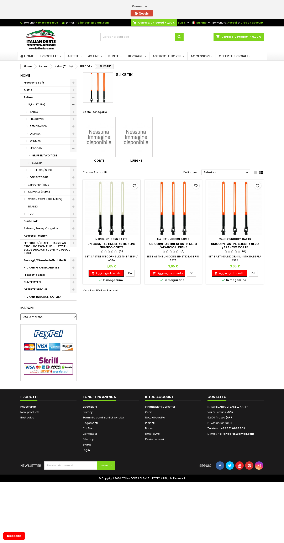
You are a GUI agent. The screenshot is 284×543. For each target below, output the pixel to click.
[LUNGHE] (136, 137)
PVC (30, 214)
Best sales (27, 417)
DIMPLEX (35, 134)
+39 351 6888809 (47, 22)
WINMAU (35, 141)
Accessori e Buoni (36, 236)
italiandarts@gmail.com (92, 22)
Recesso (14, 536)
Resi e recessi (154, 439)
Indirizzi (150, 423)
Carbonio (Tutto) (39, 185)
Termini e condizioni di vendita (103, 417)
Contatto (216, 396)
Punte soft (31, 221)
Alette (28, 90)
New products (29, 412)
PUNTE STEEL (32, 282)
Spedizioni (90, 407)
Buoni (149, 428)
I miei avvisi (152, 434)
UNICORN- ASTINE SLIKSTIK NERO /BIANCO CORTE (111, 245)
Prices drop (28, 407)
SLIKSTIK (37, 163)
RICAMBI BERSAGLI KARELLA (42, 297)
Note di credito (155, 417)
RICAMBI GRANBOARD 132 (41, 268)
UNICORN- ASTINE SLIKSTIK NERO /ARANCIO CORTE (235, 245)
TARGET (35, 112)
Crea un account (252, 22)
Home (25, 75)
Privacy (88, 412)
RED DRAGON (38, 126)
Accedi (232, 22)
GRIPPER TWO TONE (45, 155)
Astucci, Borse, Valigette (41, 228)
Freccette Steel (34, 275)
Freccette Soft (34, 83)
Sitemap (88, 439)
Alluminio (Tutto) (39, 192)
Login (86, 450)
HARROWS (37, 119)
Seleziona (226, 172)
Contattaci (90, 434)
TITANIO (33, 206)
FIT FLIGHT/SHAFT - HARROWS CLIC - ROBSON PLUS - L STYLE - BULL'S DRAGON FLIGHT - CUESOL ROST (47, 248)
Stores (87, 445)
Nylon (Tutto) (36, 104)
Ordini (149, 412)
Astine (28, 97)
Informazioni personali (160, 407)
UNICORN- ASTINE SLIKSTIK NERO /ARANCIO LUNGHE (173, 245)
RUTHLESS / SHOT (41, 170)
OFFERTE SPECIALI (36, 289)
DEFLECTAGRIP (39, 177)
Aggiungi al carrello (106, 273)
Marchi (26, 307)
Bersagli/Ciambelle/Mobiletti (45, 260)
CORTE (99, 161)
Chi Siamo (89, 428)
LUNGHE (136, 161)
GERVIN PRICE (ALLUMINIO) (45, 199)
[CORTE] (99, 137)
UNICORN (36, 148)
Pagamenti (90, 423)
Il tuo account (159, 396)
